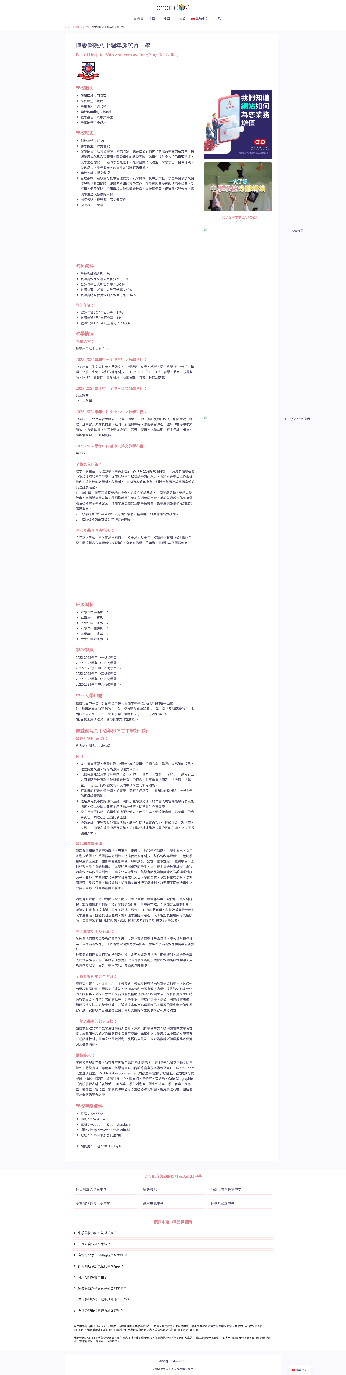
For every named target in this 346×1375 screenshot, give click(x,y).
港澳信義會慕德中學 (225, 1189)
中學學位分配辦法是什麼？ (97, 1232)
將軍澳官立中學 (222, 1203)
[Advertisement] (135, 237)
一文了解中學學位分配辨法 (238, 217)
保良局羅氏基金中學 (91, 1189)
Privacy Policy (179, 1361)
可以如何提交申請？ (92, 1277)
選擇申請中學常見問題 (173, 1222)
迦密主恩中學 (153, 1203)
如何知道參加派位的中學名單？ (100, 1266)
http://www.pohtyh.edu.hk (110, 1129)
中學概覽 (226, 1326)
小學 (152, 18)
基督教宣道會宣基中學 (93, 1203)
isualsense (181, 1358)
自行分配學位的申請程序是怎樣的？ (104, 1255)
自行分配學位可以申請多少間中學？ (104, 1299)
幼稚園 (138, 18)
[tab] (173, 1232)
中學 (167, 18)
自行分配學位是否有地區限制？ (100, 1310)
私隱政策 (111, 1341)
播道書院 (150, 1189)
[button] (157, 18)
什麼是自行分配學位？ (94, 1244)
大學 (182, 18)
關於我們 (163, 1361)
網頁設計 (163, 1358)
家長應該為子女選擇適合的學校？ (102, 1288)
